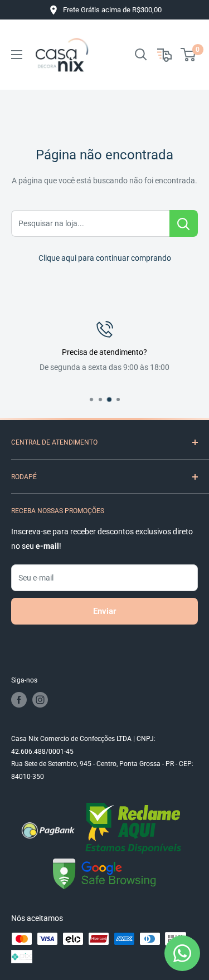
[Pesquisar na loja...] (183, 223)
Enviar (104, 611)
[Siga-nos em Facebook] (19, 700)
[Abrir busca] (141, 54)
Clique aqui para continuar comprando (104, 257)
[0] (189, 54)
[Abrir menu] (16, 54)
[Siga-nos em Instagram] (40, 700)
